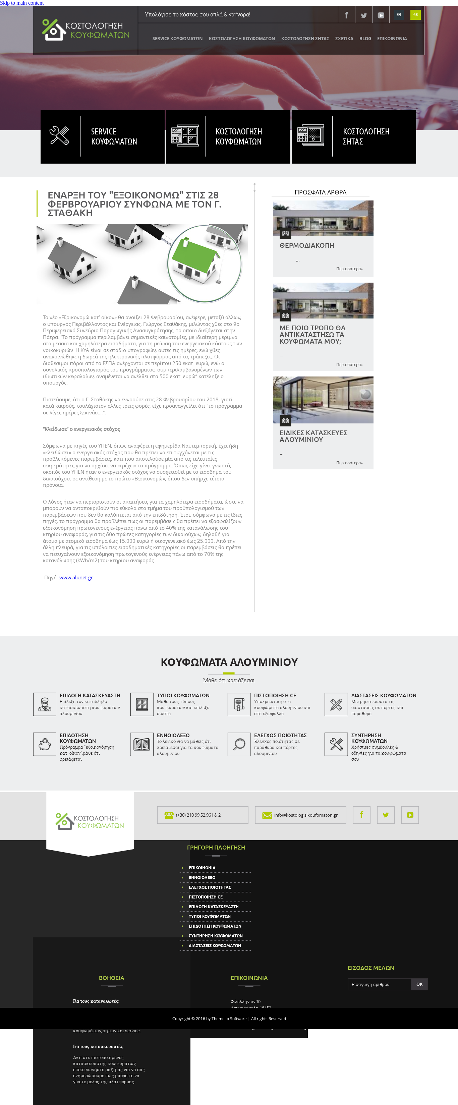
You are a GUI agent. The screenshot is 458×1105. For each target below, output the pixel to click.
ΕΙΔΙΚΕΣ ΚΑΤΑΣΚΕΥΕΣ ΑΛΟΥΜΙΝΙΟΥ (313, 435)
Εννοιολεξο (202, 877)
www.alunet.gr (76, 577)
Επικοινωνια (202, 868)
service (60, 129)
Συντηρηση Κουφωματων (216, 936)
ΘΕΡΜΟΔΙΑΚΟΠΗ (307, 245)
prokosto (185, 129)
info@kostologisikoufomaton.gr (306, 815)
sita (312, 129)
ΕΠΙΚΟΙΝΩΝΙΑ (392, 39)
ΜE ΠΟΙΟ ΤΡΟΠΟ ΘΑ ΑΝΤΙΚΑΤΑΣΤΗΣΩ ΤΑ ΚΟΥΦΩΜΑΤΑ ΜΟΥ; (313, 334)
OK (419, 984)
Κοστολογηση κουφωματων (239, 136)
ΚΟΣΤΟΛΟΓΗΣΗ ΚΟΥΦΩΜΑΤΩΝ (242, 39)
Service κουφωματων (114, 136)
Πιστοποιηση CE (206, 897)
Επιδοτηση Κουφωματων (215, 926)
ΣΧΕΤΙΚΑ (344, 39)
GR (415, 14)
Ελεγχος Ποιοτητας (210, 887)
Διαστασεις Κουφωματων (215, 945)
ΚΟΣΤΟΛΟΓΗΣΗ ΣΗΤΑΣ (305, 39)
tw (364, 15)
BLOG (365, 39)
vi (381, 15)
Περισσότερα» (349, 268)
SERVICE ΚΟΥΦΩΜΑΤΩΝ (178, 39)
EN (399, 14)
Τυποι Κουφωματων (210, 916)
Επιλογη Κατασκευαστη (214, 907)
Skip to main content (22, 3)
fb (347, 15)
